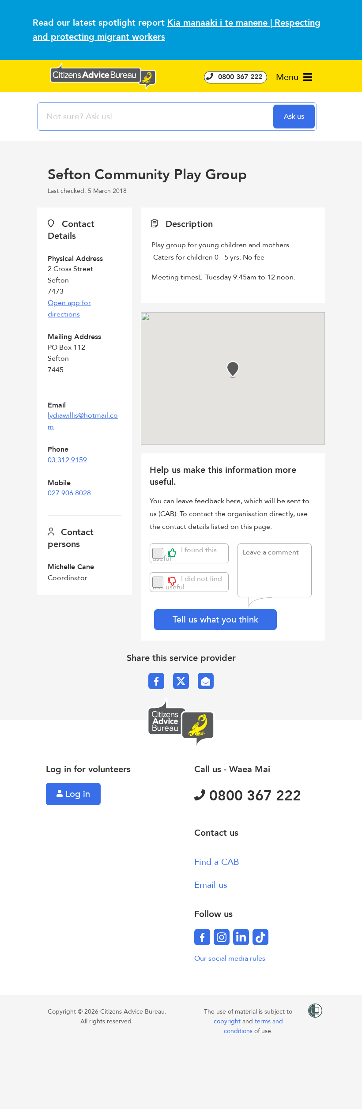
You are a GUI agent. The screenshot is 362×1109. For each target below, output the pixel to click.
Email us (210, 885)
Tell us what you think (215, 620)
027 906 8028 (69, 493)
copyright (228, 1021)
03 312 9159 (67, 460)
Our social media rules (229, 958)
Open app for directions (69, 308)
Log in (76, 794)
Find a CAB (216, 862)
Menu (288, 77)
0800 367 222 (239, 77)
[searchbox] (156, 116)
